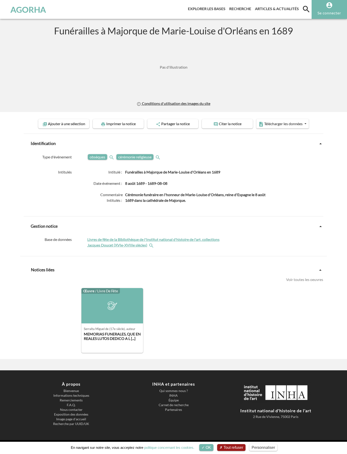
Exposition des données (71, 414)
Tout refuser (233, 448)
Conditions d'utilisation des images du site (175, 103)
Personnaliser (263, 448)
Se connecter (329, 13)
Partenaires (173, 410)
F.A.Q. (71, 405)
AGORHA (28, 9)
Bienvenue (71, 391)
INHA (173, 395)
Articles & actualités (278, 8)
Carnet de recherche (174, 405)
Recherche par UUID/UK (71, 424)
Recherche (241, 8)
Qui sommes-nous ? (173, 391)
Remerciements (71, 400)
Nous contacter (71, 410)
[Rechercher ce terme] (112, 157)
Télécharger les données (283, 123)
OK (208, 448)
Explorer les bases (207, 8)
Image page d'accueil (71, 419)
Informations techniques (71, 395)
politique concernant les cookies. (169, 448)
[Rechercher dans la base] (152, 245)
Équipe (174, 400)
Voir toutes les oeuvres (304, 279)
